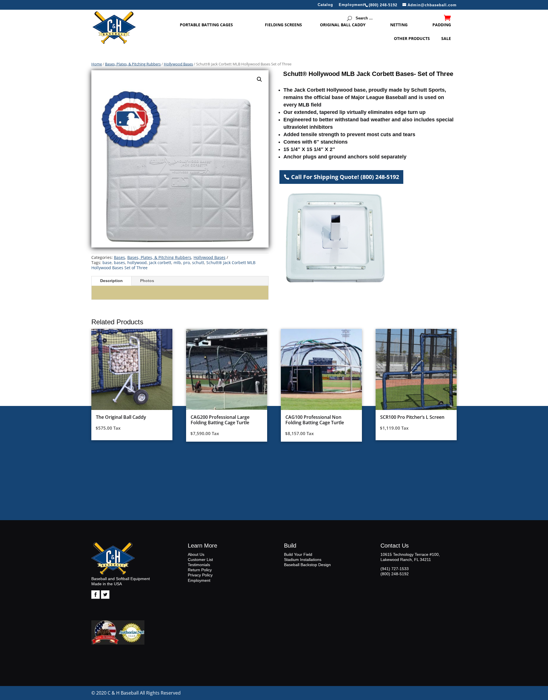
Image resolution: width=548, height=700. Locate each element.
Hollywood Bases (178, 64)
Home (96, 64)
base (107, 262)
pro (186, 262)
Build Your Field (298, 554)
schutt (198, 262)
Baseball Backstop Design (307, 564)
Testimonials (199, 564)
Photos (147, 280)
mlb (177, 262)
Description (111, 280)
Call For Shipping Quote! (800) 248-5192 (345, 177)
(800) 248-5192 (394, 574)
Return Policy (200, 570)
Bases (119, 257)
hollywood (137, 262)
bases (119, 262)
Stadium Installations (302, 559)
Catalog (325, 5)
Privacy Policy (200, 575)
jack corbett (160, 262)
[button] (259, 79)
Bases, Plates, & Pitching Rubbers (133, 64)
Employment (351, 5)
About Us (196, 554)
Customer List (200, 559)
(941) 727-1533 (394, 568)
